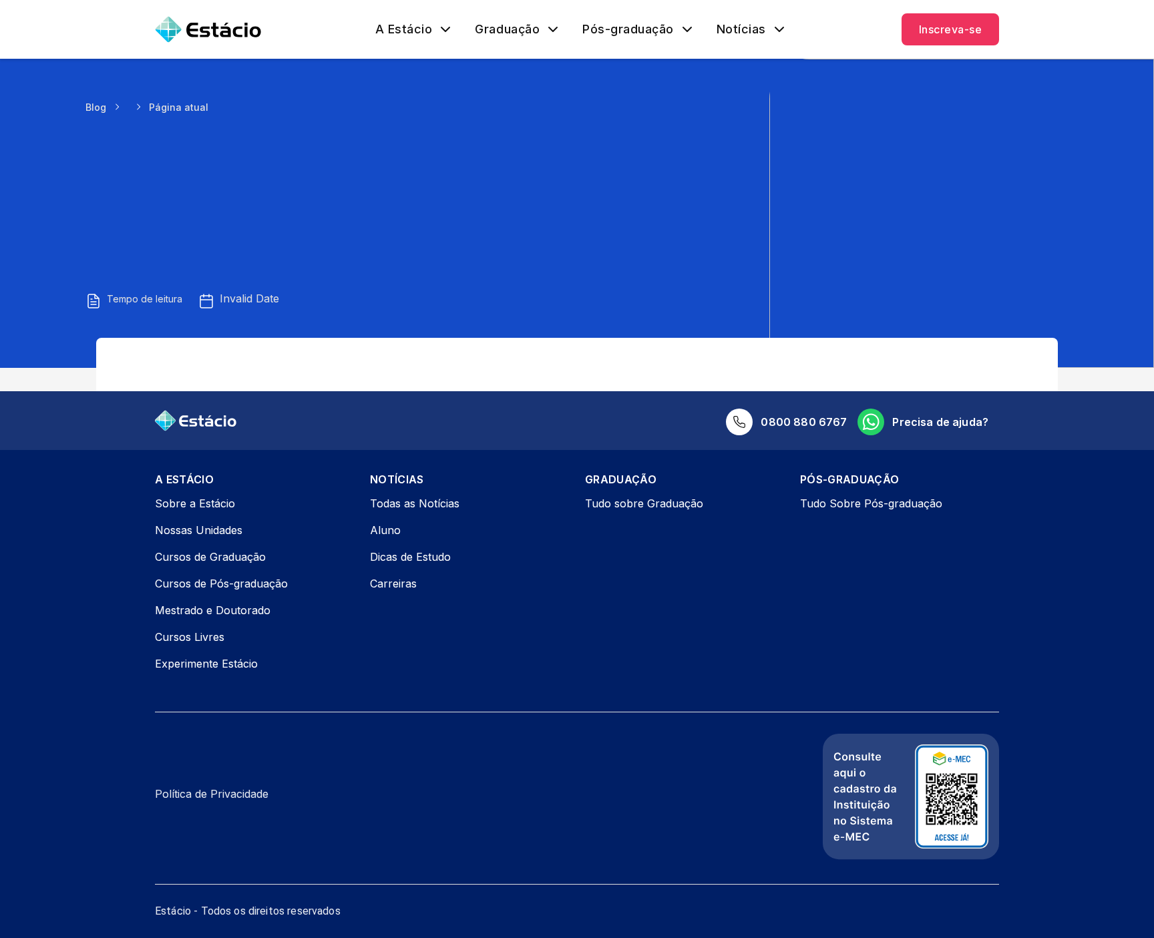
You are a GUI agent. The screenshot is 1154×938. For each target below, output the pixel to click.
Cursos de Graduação (210, 556)
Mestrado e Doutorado (212, 610)
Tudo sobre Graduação (644, 503)
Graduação (507, 29)
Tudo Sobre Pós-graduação (871, 503)
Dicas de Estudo (410, 556)
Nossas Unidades (198, 530)
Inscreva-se (950, 29)
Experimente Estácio (206, 663)
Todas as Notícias (414, 503)
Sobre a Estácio (195, 503)
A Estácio (404, 29)
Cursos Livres (189, 637)
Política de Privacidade (211, 793)
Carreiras (393, 583)
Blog (95, 107)
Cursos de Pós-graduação (221, 583)
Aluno (385, 530)
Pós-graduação (628, 29)
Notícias (741, 29)
